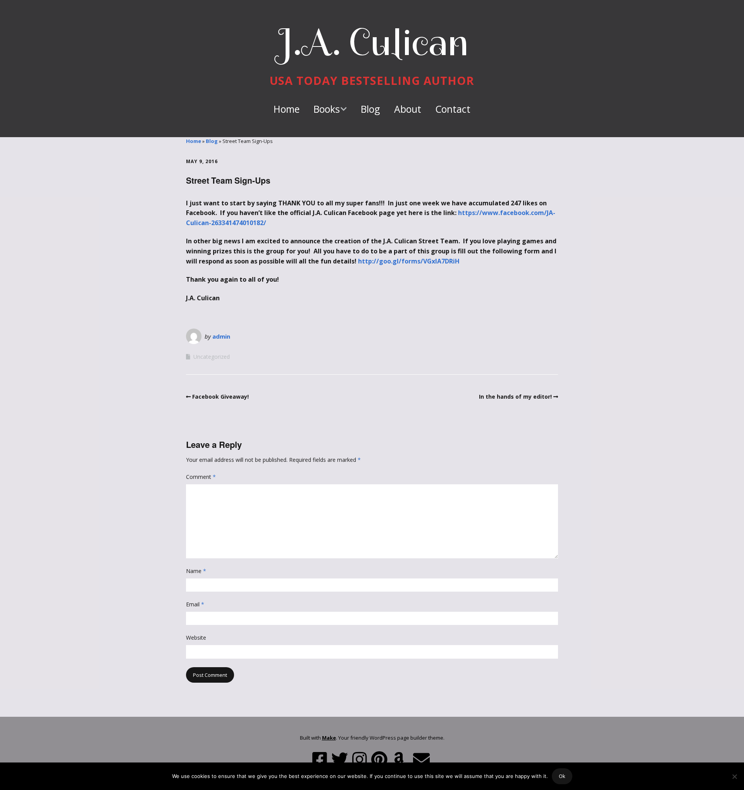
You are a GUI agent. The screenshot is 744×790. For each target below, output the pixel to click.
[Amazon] (399, 759)
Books (326, 108)
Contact (452, 108)
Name (196, 571)
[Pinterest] (379, 759)
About (407, 108)
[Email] (421, 759)
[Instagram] (359, 759)
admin (221, 336)
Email (195, 604)
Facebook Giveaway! (220, 396)
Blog (370, 108)
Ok (562, 776)
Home (287, 108)
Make (329, 737)
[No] (734, 776)
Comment (201, 476)
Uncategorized (211, 356)
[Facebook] (319, 759)
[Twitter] (339, 759)
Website (196, 637)
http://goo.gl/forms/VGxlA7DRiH (409, 261)
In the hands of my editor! (515, 396)
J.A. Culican (372, 42)
